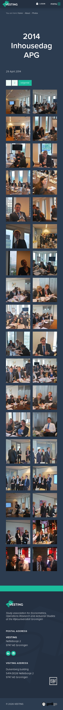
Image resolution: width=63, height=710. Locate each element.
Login (42, 3)
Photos (35, 13)
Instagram (13, 653)
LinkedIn (8, 653)
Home (20, 13)
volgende (24, 82)
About (27, 13)
